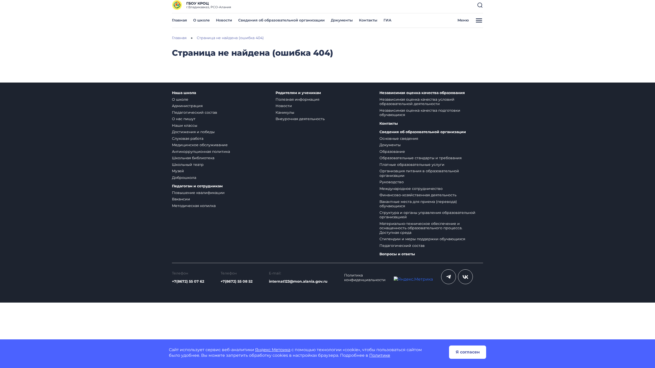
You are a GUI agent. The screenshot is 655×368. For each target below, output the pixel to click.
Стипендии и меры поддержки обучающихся (422, 239)
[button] (480, 5)
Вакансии (181, 199)
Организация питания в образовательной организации (419, 173)
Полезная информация (297, 99)
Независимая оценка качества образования (422, 93)
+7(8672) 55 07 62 (188, 281)
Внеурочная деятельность (300, 119)
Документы (342, 20)
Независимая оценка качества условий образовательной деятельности (416, 101)
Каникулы (285, 112)
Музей (178, 171)
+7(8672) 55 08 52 (237, 281)
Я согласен (468, 352)
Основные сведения (398, 138)
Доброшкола (184, 177)
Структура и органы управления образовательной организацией (427, 215)
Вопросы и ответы (397, 254)
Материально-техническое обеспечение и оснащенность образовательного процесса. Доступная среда (420, 228)
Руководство (391, 182)
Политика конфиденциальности (365, 277)
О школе (201, 20)
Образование (392, 151)
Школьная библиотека (193, 158)
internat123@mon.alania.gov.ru (298, 281)
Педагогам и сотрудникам (197, 186)
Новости (224, 20)
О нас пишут (183, 119)
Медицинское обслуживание (200, 145)
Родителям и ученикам (298, 93)
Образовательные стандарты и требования (420, 158)
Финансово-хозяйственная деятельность (417, 195)
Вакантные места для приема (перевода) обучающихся (418, 204)
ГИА (387, 20)
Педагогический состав (194, 112)
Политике (379, 355)
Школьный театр (188, 164)
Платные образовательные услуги (411, 164)
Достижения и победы (193, 132)
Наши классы (184, 125)
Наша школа (184, 93)
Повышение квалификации (198, 192)
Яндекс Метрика (272, 349)
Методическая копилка (194, 205)
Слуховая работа (187, 138)
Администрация (187, 105)
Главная (179, 20)
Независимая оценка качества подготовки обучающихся (419, 112)
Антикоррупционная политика (201, 151)
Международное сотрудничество (411, 188)
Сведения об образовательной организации (281, 20)
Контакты (368, 20)
